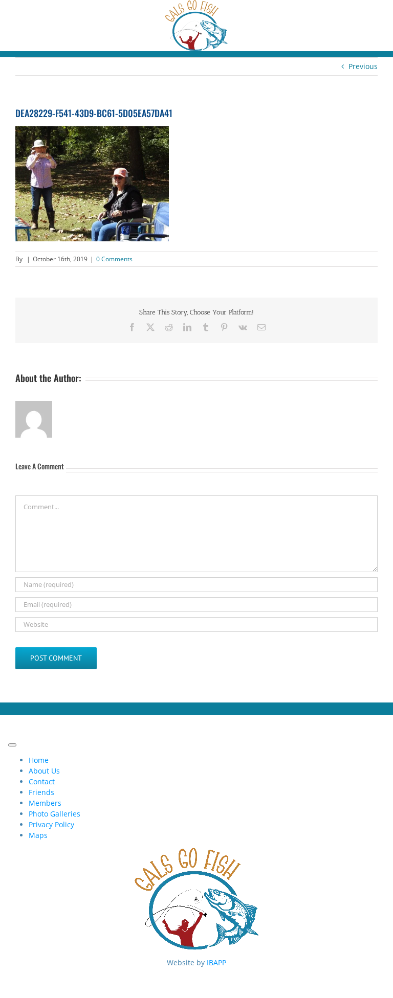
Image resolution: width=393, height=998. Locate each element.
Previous (363, 66)
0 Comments (114, 259)
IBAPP (216, 962)
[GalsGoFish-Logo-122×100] (196, 5)
